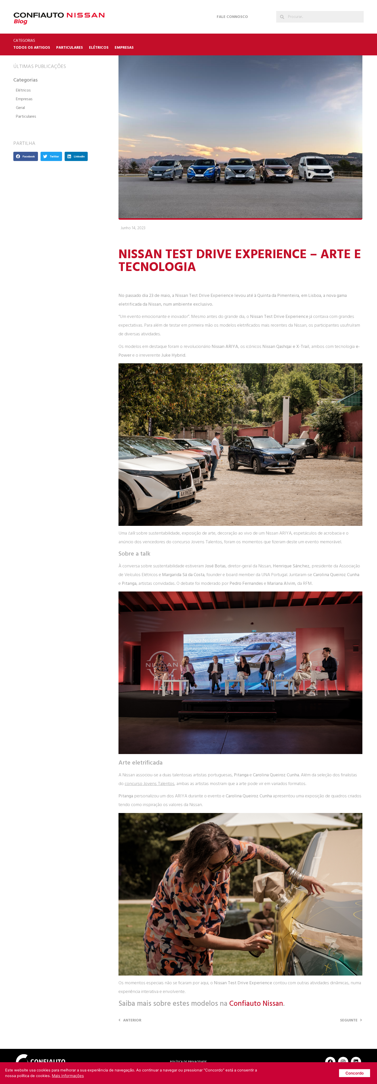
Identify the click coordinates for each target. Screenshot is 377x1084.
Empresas (124, 47)
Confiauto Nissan (256, 1004)
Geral (20, 108)
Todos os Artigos (31, 47)
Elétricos (98, 47)
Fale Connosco (232, 16)
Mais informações (68, 1075)
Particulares (69, 47)
